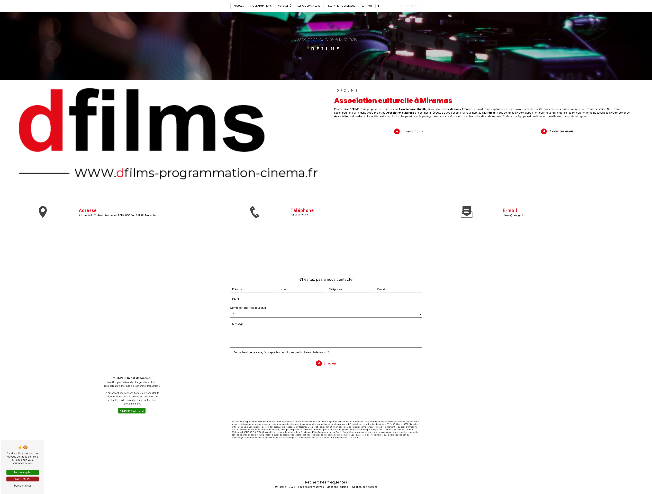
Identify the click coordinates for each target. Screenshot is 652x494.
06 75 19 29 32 (299, 215)
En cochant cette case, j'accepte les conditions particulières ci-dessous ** (281, 352)
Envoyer (329, 363)
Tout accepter (23, 472)
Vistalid (281, 486)
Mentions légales (337, 486)
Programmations (261, 6)
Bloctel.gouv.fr (291, 437)
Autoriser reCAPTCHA (132, 410)
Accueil (239, 6)
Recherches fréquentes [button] (326, 482)
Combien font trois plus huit (248, 307)
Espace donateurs (308, 6)
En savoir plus (412, 131)
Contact (366, 6)
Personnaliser (22, 485)
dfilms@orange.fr (513, 215)
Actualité (284, 6)
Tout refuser (22, 479)
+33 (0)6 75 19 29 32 (401, 6)
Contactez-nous (561, 131)
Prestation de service (341, 6)
